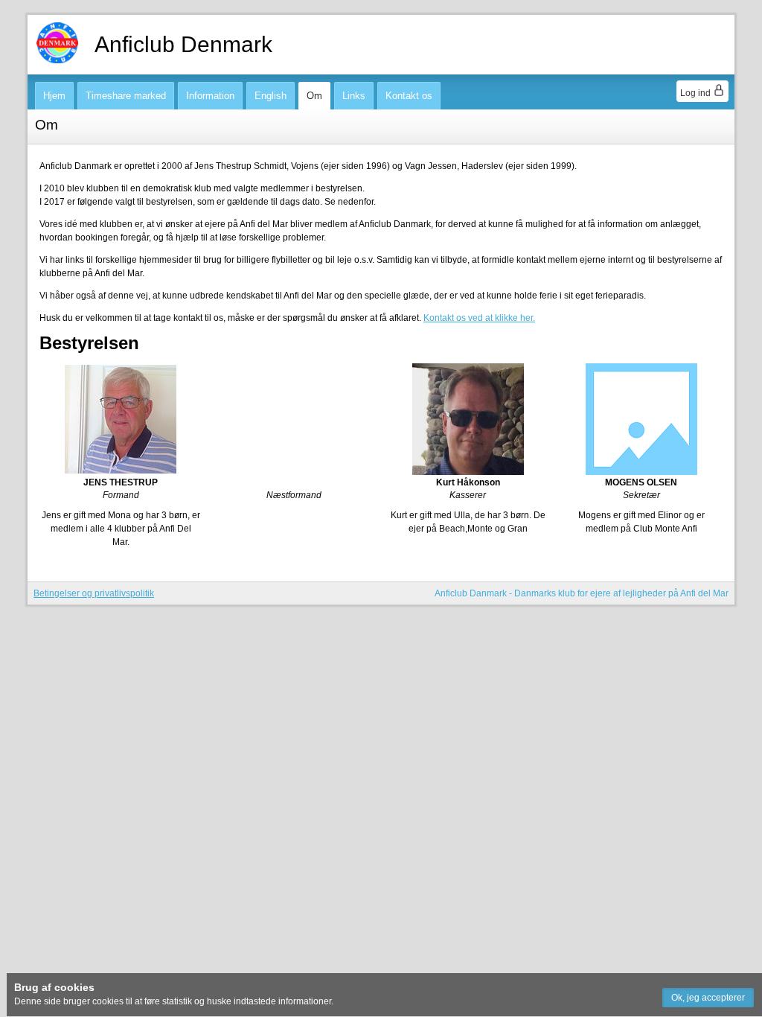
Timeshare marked (126, 95)
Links (353, 95)
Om (314, 95)
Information (210, 95)
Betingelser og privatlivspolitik (93, 593)
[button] (708, 997)
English (270, 95)
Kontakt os (408, 95)
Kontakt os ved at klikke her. (479, 318)
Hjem (54, 95)
